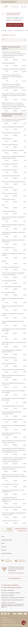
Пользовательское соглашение (8, 620)
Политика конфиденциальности (8, 622)
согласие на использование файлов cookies (9, 2)
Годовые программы (6, 553)
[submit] (25, 40)
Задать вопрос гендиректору (10, 585)
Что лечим (10, 30)
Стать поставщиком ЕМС (14, 578)
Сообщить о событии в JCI (8, 602)
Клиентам (3, 547)
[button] (25, 1)
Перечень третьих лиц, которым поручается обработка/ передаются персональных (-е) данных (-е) (12, 605)
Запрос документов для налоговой (12, 587)
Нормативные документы (7, 595)
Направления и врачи (6, 540)
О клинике (4, 30)
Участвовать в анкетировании (15, 573)
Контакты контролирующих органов (10, 592)
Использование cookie (6, 619)
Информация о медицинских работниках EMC (13, 597)
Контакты (3, 550)
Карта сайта (3, 617)
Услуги (3, 543)
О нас (2, 536)
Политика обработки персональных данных (12, 600)
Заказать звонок (15, 6)
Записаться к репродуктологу (14, 25)
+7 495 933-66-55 (17, 20)
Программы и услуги (19, 30)
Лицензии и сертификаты (7, 590)
